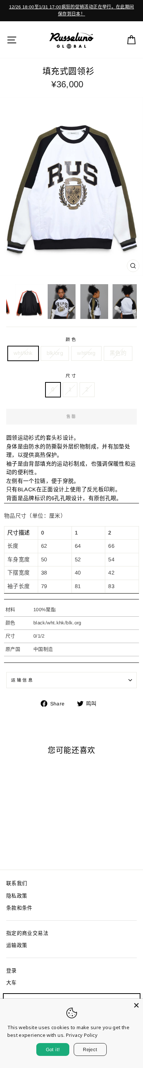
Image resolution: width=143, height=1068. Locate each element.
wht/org (86, 353)
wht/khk (23, 353)
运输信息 (22, 680)
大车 (11, 983)
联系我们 (16, 883)
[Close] (136, 1005)
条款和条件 (19, 908)
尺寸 (71, 375)
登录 (11, 970)
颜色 (71, 339)
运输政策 (16, 945)
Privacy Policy (82, 1035)
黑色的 (118, 353)
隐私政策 (16, 896)
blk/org (55, 353)
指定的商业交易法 (27, 933)
